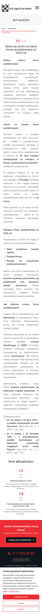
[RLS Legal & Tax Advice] (17, 8)
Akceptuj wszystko (21, 597)
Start (3, 28)
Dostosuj (21, 603)
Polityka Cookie (13, 591)
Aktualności (12, 28)
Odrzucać (21, 609)
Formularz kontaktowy (20, 540)
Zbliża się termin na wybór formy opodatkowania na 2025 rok (19, 32)
